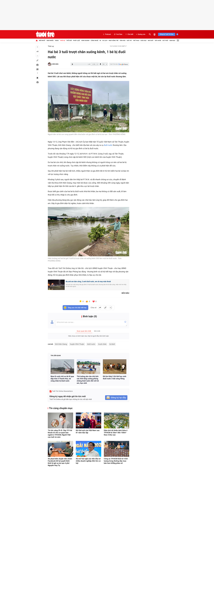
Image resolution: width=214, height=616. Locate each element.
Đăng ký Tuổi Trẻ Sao (166, 34)
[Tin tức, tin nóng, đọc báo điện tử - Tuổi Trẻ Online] (45, 34)
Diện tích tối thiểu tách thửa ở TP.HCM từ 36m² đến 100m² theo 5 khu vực (115, 432)
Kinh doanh (85, 40)
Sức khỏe (158, 40)
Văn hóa (123, 40)
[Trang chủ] (37, 40)
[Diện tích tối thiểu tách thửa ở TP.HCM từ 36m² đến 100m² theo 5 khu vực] (116, 420)
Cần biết (130, 34)
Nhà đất (150, 40)
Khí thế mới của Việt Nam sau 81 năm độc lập (87, 431)
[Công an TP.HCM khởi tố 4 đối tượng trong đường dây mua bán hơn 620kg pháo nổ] (116, 449)
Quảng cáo (141, 34)
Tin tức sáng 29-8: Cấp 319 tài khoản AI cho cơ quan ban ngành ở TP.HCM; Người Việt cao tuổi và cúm (60, 433)
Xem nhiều (50, 40)
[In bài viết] (37, 82)
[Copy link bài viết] (105, 307)
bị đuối (112, 344)
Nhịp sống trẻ (113, 40)
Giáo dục (144, 40)
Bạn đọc (172, 40)
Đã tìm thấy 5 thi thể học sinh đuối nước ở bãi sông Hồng (114, 377)
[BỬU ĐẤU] (49, 64)
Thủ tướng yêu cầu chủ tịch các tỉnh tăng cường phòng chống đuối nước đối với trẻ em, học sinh (88, 379)
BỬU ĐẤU (55, 64)
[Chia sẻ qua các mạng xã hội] (110, 307)
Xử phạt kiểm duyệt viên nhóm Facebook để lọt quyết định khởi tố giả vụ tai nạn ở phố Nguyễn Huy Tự (60, 462)
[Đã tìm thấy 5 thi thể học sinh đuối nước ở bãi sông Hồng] (114, 366)
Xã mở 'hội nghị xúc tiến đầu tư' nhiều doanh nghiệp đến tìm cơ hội (88, 461)
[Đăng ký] (116, 397)
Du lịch (104, 40)
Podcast (108, 34)
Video (57, 40)
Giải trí (129, 40)
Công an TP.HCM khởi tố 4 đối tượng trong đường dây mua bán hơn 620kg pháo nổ (116, 461)
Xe (100, 40)
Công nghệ (94, 40)
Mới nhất (42, 40)
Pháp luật (76, 40)
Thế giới (69, 40)
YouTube (119, 34)
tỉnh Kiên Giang (61, 344)
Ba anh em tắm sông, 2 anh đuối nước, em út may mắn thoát (88, 282)
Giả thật (165, 40)
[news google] (119, 64)
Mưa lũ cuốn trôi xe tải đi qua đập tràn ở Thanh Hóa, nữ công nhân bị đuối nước (62, 378)
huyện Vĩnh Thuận (77, 344)
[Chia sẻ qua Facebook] (100, 307)
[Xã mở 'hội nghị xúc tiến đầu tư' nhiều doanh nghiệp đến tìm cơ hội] (88, 449)
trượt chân (102, 344)
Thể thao (136, 40)
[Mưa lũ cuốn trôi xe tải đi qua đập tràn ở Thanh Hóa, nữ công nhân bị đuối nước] (62, 366)
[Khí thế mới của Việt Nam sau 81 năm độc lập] (88, 420)
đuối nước (108, 145)
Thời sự (62, 40)
